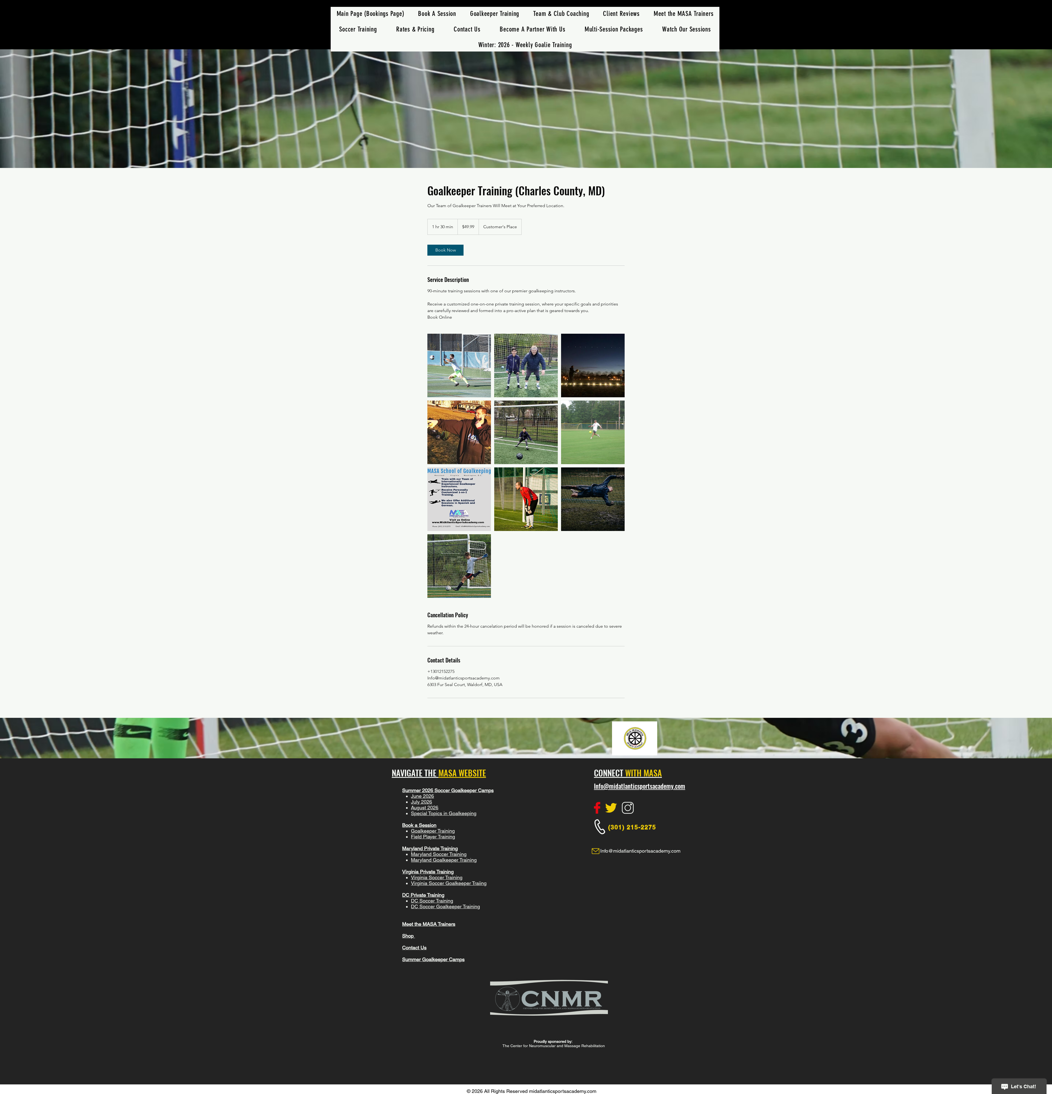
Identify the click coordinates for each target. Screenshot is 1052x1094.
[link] (445, 250)
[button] (358, 29)
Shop (408, 936)
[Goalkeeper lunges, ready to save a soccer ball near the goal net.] (459, 365)
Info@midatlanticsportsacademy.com (639, 786)
